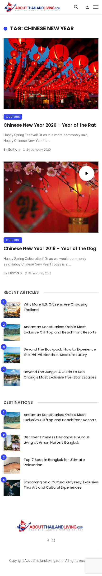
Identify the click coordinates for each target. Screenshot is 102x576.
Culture (13, 117)
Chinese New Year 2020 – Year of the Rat (50, 125)
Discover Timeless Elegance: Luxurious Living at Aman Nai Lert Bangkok (57, 440)
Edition (14, 149)
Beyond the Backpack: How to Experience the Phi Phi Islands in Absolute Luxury (60, 352)
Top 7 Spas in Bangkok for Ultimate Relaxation (54, 462)
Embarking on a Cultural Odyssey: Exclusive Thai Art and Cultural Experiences (61, 485)
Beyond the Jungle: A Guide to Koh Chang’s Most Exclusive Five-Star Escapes (60, 374)
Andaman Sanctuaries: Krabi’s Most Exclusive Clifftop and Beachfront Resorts (60, 329)
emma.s (15, 273)
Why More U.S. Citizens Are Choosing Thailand (56, 307)
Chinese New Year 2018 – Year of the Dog (50, 248)
